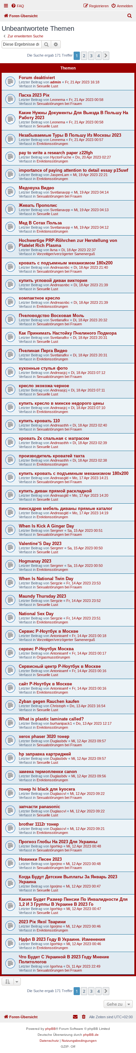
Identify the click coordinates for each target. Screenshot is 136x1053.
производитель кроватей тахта (52, 455)
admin (55, 82)
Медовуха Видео (36, 187)
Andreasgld (59, 478)
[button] (106, 56)
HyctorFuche (60, 157)
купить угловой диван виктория (53, 280)
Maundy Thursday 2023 (42, 596)
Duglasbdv (58, 741)
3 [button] (91, 56)
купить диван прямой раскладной (55, 490)
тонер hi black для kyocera (47, 789)
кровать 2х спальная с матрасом (54, 438)
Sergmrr (56, 530)
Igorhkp (56, 846)
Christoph (58, 706)
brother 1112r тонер (39, 824)
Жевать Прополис (38, 205)
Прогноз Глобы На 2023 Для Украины (58, 841)
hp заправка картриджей (45, 754)
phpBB (50, 1028)
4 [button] (98, 56)
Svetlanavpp (60, 192)
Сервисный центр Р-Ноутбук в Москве (60, 666)
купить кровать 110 (39, 420)
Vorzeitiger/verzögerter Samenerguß (66, 254)
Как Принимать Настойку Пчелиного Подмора (68, 333)
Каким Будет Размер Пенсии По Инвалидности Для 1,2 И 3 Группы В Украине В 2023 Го (73, 902)
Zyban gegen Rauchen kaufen (49, 701)
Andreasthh (59, 425)
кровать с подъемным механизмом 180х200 (66, 262)
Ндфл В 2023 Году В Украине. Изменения (62, 939)
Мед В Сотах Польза (40, 222)
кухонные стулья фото (43, 368)
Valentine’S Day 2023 (40, 543)
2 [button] (84, 56)
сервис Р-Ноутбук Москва (46, 648)
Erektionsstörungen (52, 144)
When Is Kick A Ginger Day (46, 526)
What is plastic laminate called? (51, 718)
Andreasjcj (58, 373)
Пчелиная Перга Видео (43, 350)
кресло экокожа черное (44, 385)
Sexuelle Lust (47, 86)
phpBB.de (91, 1034)
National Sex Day (36, 613)
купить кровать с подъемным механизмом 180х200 (73, 473)
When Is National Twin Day (46, 578)
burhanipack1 (61, 723)
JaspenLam (59, 175)
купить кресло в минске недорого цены (61, 403)
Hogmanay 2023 (35, 561)
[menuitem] (17, 6)
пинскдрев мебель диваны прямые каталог (65, 508)
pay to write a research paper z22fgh (56, 152)
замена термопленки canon (48, 771)
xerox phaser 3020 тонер (44, 736)
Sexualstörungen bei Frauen (59, 104)
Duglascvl (58, 794)
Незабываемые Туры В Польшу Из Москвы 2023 (70, 135)
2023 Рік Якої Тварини (42, 921)
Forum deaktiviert (37, 77)
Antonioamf (59, 636)
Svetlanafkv (59, 320)
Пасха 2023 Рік (34, 95)
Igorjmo (56, 864)
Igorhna (56, 966)
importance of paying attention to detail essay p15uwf (73, 170)
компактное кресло (39, 298)
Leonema (57, 100)
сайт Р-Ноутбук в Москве (45, 683)
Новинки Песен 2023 (40, 859)
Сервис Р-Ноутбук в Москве (48, 631)
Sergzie (56, 583)
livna (53, 250)
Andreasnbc (60, 267)
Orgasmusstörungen (53, 657)
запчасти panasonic (39, 806)
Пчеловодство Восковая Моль (51, 315)
